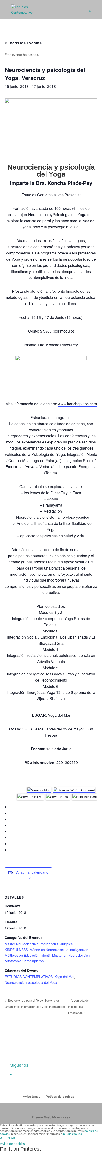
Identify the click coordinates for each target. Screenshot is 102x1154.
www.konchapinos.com (77, 403)
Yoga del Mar (64, 976)
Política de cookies (60, 1096)
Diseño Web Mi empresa (51, 1117)
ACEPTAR (7, 1138)
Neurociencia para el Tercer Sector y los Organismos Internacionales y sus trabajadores (35, 1003)
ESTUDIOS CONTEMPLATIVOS (29, 976)
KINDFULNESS (16, 949)
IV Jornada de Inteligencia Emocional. (78, 1006)
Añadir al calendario (32, 872)
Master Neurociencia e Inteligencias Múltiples (39, 944)
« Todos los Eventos (23, 43)
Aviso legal (31, 1096)
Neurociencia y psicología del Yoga (31, 982)
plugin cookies (72, 1134)
